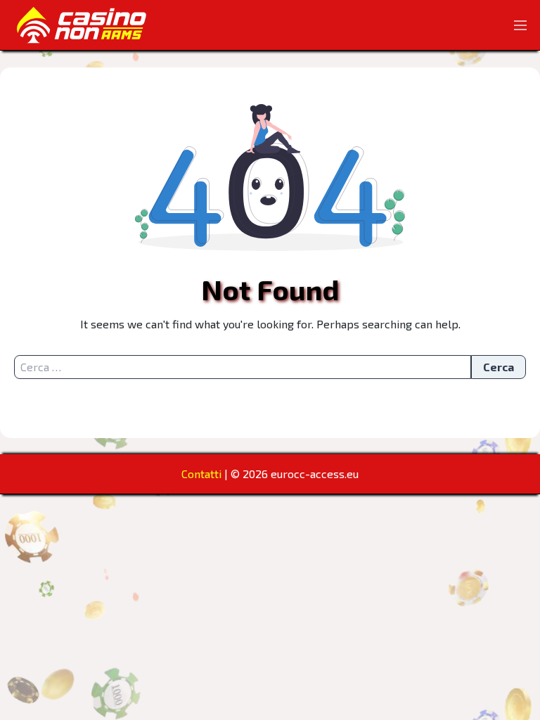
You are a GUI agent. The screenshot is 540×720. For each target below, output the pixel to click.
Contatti (201, 473)
